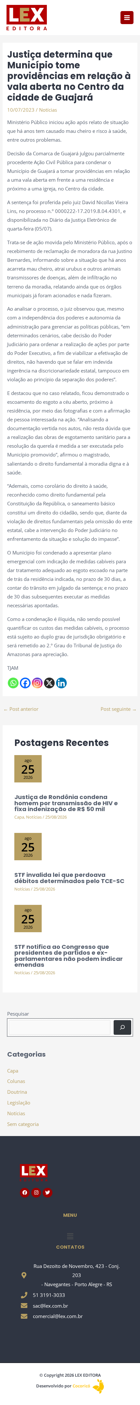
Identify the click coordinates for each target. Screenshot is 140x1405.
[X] (49, 683)
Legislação (18, 1102)
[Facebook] (25, 683)
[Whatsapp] (13, 683)
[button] (70, 1236)
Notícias (48, 109)
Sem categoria (23, 1124)
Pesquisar (18, 1013)
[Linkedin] (61, 683)
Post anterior (20, 709)
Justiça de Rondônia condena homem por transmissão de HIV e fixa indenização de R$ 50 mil (66, 803)
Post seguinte (119, 709)
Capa (19, 817)
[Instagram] (37, 683)
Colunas (16, 1081)
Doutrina (17, 1092)
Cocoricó (82, 1386)
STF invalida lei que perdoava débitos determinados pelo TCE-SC (69, 878)
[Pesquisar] (122, 1027)
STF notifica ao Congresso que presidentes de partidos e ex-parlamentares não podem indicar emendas (68, 956)
